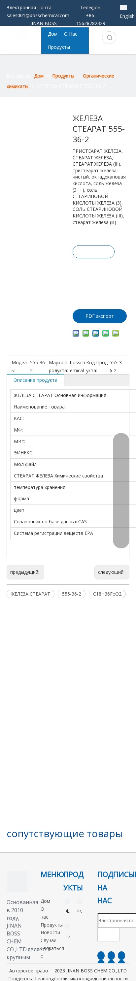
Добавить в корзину (93, 277)
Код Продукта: (97, 366)
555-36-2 (71, 594)
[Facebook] (101, 955)
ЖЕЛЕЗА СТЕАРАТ (30, 594)
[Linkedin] (111, 955)
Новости (50, 932)
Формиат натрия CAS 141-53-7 (79, 911)
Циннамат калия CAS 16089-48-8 (67, 935)
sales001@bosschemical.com (38, 15)
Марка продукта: (58, 366)
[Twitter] (121, 955)
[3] (17, 881)
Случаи (48, 940)
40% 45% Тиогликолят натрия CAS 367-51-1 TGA (67, 911)
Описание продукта (35, 380)
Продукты (52, 925)
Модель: (19, 366)
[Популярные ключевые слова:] (110, 38)
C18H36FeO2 (107, 594)
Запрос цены (94, 253)
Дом (45, 901)
